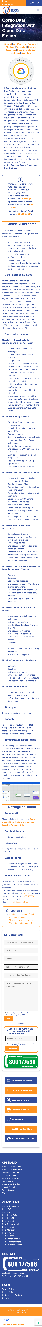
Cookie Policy (8, 1292)
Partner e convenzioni (11, 1178)
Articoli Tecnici (8, 1187)
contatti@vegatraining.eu (20, 902)
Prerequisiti (21, 47)
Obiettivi (8, 44)
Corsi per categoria (17, 917)
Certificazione (20, 44)
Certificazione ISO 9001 (12, 1295)
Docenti (21, 50)
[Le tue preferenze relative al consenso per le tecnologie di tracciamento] (38, 1323)
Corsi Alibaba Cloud (10, 1206)
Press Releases (8, 1190)
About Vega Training (11, 1184)
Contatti (5, 1298)
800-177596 (29, 896)
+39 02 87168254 (23, 214)
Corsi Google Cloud (10, 1224)
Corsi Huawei (8, 1227)
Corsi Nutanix (8, 1236)
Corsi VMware (8, 1233)
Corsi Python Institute (11, 1239)
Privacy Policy (8, 1289)
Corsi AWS (6, 1209)
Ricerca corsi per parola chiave (22, 920)
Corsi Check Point (9, 1215)
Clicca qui (26, 199)
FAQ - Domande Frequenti (20, 923)
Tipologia (10, 47)
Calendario (26, 53)
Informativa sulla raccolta (13, 1324)
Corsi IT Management (11, 1242)
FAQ (4, 1193)
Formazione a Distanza (12, 1169)
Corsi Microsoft (8, 1230)
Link (24, 893)
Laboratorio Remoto (10, 1172)
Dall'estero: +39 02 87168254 (15, 1276)
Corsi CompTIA (8, 1218)
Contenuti (32, 44)
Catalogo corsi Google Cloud (21, 914)
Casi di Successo (9, 1175)
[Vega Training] (10, 10)
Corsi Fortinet (8, 1221)
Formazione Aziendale (11, 1166)
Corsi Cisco (7, 1212)
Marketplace (7, 1181)
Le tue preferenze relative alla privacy (23, 1320)
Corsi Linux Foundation (12, 1245)
